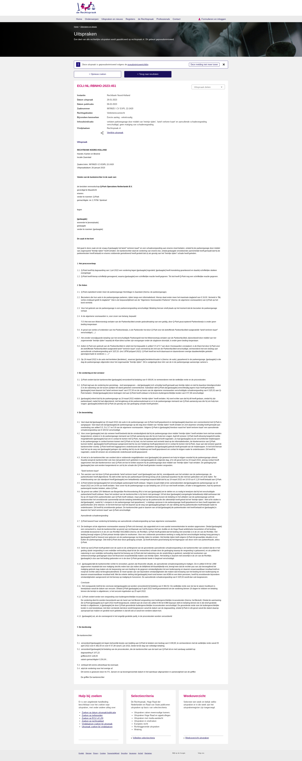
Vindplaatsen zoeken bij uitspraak (97, 724)
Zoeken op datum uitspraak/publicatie (99, 712)
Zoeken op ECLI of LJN (92, 718)
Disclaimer (148, 753)
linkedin (219, 753)
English (81, 753)
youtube (223, 753)
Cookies (103, 753)
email (192, 753)
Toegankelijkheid (113, 753)
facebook (211, 753)
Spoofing (124, 753)
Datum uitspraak (85, 100)
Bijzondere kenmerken (88, 117)
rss (188, 753)
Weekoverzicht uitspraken (197, 738)
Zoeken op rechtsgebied (93, 721)
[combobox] (208, 87)
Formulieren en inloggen (213, 19)
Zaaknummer (83, 108)
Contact (176, 19)
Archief (140, 753)
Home (79, 19)
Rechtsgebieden (85, 113)
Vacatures (132, 753)
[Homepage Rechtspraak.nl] (85, 7)
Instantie (81, 95)
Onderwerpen (92, 19)
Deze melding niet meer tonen (204, 64)
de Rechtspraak (146, 19)
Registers (130, 19)
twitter (207, 753)
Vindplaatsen (83, 128)
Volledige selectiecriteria (144, 738)
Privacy (95, 753)
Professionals (163, 19)
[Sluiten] (224, 64)
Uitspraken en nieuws (112, 19)
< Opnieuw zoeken (97, 74)
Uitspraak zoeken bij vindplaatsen (97, 726)
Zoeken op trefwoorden (92, 715)
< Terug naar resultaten (147, 74)
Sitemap (89, 753)
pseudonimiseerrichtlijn (138, 64)
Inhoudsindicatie (85, 122)
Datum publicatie (85, 104)
